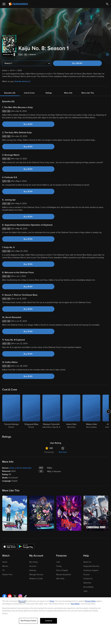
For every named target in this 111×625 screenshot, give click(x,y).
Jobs (85, 591)
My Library (33, 562)
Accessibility (88, 587)
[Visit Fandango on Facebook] (4, 596)
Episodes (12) (9, 93)
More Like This (87, 93)
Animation (27, 468)
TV (3, 570)
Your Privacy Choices (28, 621)
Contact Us (87, 578)
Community (49, 452)
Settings (32, 570)
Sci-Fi (19, 468)
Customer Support (90, 570)
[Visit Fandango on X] (15, 596)
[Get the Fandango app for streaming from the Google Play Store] (26, 546)
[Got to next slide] (108, 412)
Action (12, 468)
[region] (55, 611)
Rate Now (63, 452)
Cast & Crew (29, 93)
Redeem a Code (36, 578)
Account (32, 566)
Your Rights (75, 604)
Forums (86, 574)
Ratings (49, 93)
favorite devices (21, 81)
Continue (48, 621)
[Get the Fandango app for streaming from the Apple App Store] (9, 546)
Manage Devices (36, 574)
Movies (5, 566)
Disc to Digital (62, 570)
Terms (51, 601)
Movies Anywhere (63, 574)
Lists (58, 562)
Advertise (87, 583)
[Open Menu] (4, 4)
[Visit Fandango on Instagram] (20, 596)
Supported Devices (91, 566)
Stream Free (7, 574)
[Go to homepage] (19, 4)
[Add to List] (107, 54)
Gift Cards (60, 578)
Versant (22, 601)
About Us (87, 562)
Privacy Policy (90, 601)
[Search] (107, 4)
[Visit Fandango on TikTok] (25, 596)
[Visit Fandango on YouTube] (9, 596)
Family (59, 566)
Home (4, 562)
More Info (68, 93)
